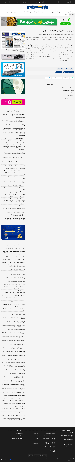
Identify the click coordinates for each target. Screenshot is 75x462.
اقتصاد (64, 12)
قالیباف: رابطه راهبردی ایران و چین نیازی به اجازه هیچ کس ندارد (14, 317)
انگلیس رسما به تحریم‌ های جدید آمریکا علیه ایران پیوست (15, 173)
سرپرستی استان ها (34, 441)
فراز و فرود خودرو (70, 95)
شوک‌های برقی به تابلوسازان (68, 90)
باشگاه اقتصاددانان (26, 12)
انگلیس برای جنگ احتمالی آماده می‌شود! (16, 281)
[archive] (29, 455)
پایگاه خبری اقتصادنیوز (67, 447)
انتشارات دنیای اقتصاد (50, 433)
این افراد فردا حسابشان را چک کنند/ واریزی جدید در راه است (13, 162)
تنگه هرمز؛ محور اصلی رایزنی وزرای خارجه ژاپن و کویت (13, 362)
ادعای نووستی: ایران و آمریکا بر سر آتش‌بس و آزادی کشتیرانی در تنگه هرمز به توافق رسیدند (14, 195)
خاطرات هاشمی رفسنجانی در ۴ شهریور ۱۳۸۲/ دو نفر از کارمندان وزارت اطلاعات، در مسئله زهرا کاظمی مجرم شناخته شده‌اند (13, 134)
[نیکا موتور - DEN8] (13, 56)
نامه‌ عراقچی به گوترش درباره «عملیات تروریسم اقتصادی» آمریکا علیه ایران (13, 337)
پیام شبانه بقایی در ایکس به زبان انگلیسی (16, 269)
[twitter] (66, 69)
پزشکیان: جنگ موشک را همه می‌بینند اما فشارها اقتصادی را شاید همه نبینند (13, 409)
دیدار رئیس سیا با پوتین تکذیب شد (17, 406)
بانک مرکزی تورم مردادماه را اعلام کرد (17, 344)
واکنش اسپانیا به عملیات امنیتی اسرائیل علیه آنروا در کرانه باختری (13, 385)
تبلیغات (36, 436)
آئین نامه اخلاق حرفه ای (17, 438)
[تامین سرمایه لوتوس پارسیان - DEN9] (13, 86)
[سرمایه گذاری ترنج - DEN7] (37, 21)
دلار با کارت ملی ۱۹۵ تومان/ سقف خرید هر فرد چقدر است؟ (14, 188)
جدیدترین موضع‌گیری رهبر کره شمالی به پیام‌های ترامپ (13, 295)
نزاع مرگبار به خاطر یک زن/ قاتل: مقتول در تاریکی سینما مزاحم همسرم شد (13, 321)
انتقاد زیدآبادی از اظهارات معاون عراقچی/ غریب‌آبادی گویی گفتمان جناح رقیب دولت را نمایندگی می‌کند (14, 141)
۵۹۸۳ (69, 34)
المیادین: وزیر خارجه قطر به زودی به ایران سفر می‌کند (14, 398)
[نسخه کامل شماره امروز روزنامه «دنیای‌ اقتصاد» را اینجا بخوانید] (13, 40)
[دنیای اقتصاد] (37, 7)
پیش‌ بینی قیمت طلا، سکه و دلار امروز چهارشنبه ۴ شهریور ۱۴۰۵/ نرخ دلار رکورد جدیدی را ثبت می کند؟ (14, 129)
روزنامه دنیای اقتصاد (68, 439)
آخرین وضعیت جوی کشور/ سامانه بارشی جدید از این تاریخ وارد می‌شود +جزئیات (14, 352)
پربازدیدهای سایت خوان (13, 111)
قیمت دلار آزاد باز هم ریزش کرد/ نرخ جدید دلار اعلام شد (13, 192)
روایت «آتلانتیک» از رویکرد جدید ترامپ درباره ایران (14, 284)
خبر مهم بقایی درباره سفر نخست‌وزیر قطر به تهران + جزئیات (14, 181)
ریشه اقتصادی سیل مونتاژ (69, 98)
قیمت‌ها (19, 12)
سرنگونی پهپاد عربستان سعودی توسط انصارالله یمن (14, 257)
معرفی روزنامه (19, 433)
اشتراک (37, 438)
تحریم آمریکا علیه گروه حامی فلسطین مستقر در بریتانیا (13, 392)
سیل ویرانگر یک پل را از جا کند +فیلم (17, 373)
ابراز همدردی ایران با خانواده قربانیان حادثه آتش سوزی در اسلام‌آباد (13, 332)
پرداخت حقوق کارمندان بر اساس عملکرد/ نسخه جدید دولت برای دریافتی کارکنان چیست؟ (14, 209)
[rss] (37, 455)
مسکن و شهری (59, 12)
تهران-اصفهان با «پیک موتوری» (68, 87)
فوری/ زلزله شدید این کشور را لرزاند (18, 274)
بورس (53, 12)
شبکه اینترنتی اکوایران (67, 442)
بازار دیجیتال (36, 12)
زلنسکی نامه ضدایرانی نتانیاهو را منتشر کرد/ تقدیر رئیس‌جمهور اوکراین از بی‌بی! (14, 376)
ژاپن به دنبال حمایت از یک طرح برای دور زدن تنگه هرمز (13, 262)
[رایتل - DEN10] (13, 102)
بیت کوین (36, 2)
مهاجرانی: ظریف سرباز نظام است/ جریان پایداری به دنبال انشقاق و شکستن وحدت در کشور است (13, 120)
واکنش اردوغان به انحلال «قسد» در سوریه (16, 359)
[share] (35, 455)
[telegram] (61, 69)
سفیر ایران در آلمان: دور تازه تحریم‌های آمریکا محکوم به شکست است (13, 298)
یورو (63, 2)
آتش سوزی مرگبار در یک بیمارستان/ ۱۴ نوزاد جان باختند (13, 166)
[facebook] (69, 69)
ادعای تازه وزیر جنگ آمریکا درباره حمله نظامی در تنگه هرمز (14, 369)
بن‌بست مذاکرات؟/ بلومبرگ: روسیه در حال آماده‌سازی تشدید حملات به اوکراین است (14, 305)
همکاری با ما (35, 443)
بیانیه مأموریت (19, 436)
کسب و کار (72, 14)
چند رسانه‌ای (9, 12)
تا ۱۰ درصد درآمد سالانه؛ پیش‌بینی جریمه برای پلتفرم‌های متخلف (13, 341)
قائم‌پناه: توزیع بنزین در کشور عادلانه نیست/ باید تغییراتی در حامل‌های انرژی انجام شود (13, 326)
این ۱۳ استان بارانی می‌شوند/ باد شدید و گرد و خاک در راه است (13, 158)
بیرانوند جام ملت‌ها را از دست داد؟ (17, 272)
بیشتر (67, 14)
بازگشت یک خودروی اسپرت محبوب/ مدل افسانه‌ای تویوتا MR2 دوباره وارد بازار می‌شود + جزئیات (13, 265)
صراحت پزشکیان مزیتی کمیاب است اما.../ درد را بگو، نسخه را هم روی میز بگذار (14, 287)
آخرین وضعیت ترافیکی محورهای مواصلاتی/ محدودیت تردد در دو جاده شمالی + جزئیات (13, 380)
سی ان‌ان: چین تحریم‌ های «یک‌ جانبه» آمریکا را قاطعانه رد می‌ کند (13, 356)
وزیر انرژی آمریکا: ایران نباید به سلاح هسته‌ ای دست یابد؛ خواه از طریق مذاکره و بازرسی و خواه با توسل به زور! (13, 291)
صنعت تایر (59, 72)
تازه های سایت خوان (13, 245)
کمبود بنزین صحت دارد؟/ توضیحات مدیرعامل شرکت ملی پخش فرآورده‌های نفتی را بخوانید (14, 419)
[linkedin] (63, 69)
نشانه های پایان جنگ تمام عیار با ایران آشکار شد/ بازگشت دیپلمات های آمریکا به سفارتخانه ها (15, 219)
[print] (58, 69)
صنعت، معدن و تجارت (45, 12)
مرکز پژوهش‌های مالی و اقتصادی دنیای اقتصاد (50, 442)
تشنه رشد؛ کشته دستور (69, 93)
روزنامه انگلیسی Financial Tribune (50, 450)
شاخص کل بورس (20, 2)
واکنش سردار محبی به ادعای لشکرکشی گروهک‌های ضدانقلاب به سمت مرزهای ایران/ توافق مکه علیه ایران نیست (14, 153)
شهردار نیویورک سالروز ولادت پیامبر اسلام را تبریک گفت (13, 415)
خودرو (31, 12)
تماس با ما (36, 433)
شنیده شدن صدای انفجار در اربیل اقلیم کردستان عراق (14, 248)
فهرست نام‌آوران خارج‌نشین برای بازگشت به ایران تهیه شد (13, 400)
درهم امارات (50, 2)
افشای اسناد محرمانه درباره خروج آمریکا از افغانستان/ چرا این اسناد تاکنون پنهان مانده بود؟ (13, 348)
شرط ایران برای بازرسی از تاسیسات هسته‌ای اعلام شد (14, 138)
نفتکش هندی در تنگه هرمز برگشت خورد (16, 329)
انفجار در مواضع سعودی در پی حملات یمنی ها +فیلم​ (14, 259)
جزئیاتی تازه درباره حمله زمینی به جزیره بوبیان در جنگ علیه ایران (13, 124)
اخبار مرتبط (50, 84)
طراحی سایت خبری (5, 459)
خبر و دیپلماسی (71, 12)
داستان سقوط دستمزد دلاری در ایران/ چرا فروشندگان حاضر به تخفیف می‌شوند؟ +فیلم (14, 313)
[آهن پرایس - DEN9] (13, 69)
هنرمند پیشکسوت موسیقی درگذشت (17, 302)
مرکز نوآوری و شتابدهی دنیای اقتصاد (49, 439)
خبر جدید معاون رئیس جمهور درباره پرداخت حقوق (14, 206)
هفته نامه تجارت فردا (67, 444)
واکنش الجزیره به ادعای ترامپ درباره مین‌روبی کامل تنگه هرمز (13, 277)
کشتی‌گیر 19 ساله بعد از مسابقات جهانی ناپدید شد (14, 403)
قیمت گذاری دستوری (68, 72)
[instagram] (45, 455)
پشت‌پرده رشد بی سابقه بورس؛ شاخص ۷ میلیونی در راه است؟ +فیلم (13, 389)
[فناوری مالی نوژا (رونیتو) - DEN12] (13, 232)
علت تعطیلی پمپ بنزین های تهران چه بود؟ (16, 185)
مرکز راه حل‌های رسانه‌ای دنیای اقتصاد (49, 446)
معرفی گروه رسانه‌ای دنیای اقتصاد (66, 436)
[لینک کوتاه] (71, 69)
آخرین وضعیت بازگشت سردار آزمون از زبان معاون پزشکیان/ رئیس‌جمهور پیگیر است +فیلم (14, 365)
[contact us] (32, 455)
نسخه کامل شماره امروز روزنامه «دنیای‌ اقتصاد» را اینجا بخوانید (14, 50)
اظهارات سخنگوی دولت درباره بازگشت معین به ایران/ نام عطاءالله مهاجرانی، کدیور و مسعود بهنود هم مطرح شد (13, 169)
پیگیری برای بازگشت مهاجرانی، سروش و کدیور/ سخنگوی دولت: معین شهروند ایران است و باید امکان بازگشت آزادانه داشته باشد (13, 253)
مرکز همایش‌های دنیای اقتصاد (49, 436)
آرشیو (14, 12)
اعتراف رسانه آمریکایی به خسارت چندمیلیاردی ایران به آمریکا (14, 177)
